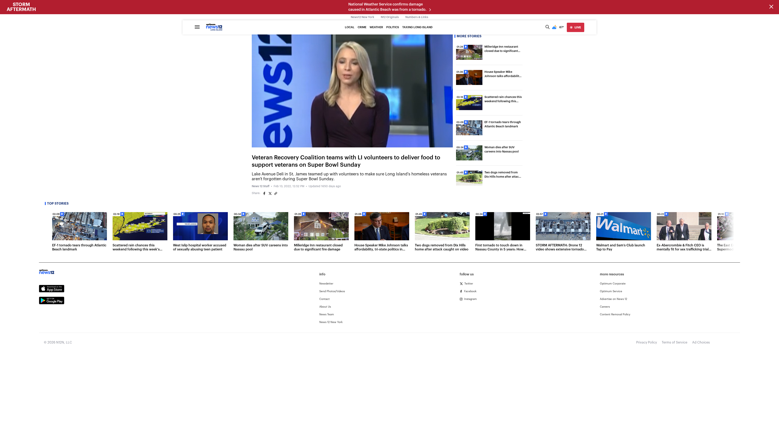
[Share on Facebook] (264, 193)
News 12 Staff (260, 186)
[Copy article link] (275, 193)
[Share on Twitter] (270, 193)
